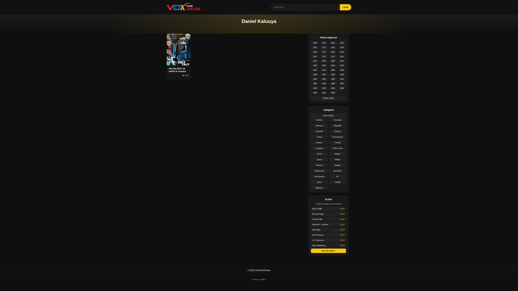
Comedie (319, 131)
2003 (342, 66)
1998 (315, 75)
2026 (315, 43)
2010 (315, 61)
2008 (333, 61)
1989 (324, 84)
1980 (333, 93)
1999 (342, 70)
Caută (345, 7)
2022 (315, 47)
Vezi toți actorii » (328, 251)
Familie (338, 142)
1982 (315, 93)
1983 (342, 88)
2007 (342, 61)
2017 (324, 52)
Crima (319, 137)
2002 (315, 70)
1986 (315, 88)
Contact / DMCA (259, 279)
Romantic (338, 171)
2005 (324, 66)
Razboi (338, 165)
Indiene (337, 154)
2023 (342, 43)
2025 (324, 43)
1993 (324, 79)
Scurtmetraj (319, 176)
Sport (319, 182)
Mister (337, 159)
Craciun (337, 131)
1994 (315, 79)
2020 (333, 47)
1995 (342, 75)
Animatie (337, 120)
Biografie (337, 125)
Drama (319, 142)
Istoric (319, 159)
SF (337, 176)
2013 (324, 57)
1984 (333, 88)
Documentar (337, 137)
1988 (333, 84)
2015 (342, 52)
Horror (319, 154)
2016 (333, 52)
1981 (324, 93)
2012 (333, 57)
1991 (342, 79)
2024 (333, 43)
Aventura (319, 125)
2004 (333, 66)
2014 (315, 57)
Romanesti (319, 171)
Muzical (319, 165)
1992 (333, 79)
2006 (315, 66)
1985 (324, 88)
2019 (342, 47)
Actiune (319, 120)
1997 (324, 75)
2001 (324, 70)
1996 (333, 75)
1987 (342, 84)
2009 (324, 61)
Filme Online (328, 116)
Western (319, 188)
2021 (324, 47)
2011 (342, 57)
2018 (315, 52)
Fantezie (319, 148)
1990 (315, 84)
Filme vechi (328, 98)
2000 (333, 70)
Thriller (338, 182)
